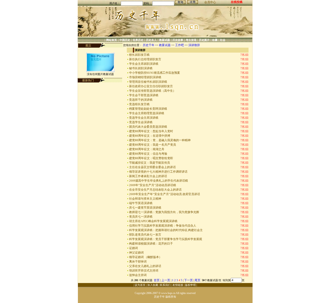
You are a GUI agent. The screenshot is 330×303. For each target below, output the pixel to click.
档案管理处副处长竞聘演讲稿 (148, 108)
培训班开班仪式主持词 (143, 270)
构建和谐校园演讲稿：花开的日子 (151, 243)
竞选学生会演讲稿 (140, 122)
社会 (222, 40)
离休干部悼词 (138, 261)
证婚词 (133, 248)
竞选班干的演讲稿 (140, 99)
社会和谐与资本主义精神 (145, 198)
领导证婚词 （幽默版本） (145, 257)
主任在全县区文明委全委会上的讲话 (152, 167)
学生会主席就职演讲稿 (143, 63)
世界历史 (138, 40)
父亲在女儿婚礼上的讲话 (145, 266)
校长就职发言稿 (139, 54)
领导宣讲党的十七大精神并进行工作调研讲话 (158, 171)
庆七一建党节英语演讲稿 (145, 207)
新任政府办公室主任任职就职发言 (151, 86)
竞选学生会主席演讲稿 (143, 117)
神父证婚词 (136, 252)
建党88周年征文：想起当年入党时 (151, 131)
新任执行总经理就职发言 (145, 59)
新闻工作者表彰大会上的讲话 (148, 176)
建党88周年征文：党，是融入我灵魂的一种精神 (160, 140)
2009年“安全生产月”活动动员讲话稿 (152, 185)
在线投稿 (236, 2)
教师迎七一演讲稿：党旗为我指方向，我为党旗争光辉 (164, 212)
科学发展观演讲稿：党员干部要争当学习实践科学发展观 (165, 239)
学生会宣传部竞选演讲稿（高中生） (152, 90)
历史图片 (204, 40)
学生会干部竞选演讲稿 (143, 95)
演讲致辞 (194, 45)
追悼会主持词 (138, 275)
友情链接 (177, 285)
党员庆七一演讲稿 (140, 216)
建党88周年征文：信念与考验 (148, 153)
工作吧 (179, 45)
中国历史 (124, 40)
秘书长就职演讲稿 (140, 68)
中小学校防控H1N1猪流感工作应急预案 (154, 72)
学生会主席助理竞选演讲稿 (146, 113)
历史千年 (148, 45)
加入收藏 (152, 285)
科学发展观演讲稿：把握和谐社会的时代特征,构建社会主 (166, 230)
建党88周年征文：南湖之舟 (146, 149)
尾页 (198, 280)
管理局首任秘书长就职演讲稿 (148, 81)
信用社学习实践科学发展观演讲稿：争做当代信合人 (162, 225)
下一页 (188, 280)
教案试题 (164, 40)
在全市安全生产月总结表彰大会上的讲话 (155, 189)
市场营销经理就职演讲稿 (145, 77)
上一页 (165, 280)
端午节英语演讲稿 (140, 203)
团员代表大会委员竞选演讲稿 (148, 126)
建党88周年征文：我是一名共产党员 (152, 144)
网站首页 (111, 40)
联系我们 (165, 285)
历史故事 (177, 40)
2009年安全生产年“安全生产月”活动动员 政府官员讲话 (164, 194)
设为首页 (140, 285)
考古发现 (191, 40)
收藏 (215, 40)
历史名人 (151, 40)
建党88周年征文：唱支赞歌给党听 (151, 158)
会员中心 (210, 2)
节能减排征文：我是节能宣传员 (149, 162)
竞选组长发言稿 (139, 104)
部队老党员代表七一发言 (145, 234)
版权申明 (190, 285)
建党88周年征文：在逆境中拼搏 (149, 135)
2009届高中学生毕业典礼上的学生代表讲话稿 (158, 180)
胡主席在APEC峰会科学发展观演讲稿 (153, 221)
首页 (157, 280)
